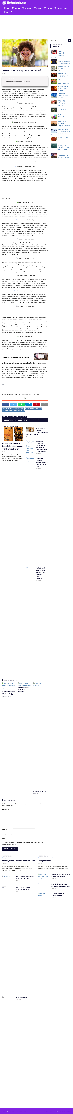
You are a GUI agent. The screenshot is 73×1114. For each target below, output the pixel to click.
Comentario (5, 809)
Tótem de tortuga (21, 997)
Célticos (38, 8)
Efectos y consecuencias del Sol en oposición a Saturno (64, 61)
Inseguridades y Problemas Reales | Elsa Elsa (63, 95)
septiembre (32, 408)
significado (38, 408)
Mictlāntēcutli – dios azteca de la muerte (15, 417)
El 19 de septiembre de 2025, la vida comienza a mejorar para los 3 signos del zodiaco (60, 147)
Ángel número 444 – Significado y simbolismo (23, 689)
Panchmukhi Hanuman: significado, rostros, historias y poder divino (42, 462)
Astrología (27, 8)
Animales (17, 8)
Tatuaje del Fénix (44, 861)
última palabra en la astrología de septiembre (18, 81)
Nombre (4, 829)
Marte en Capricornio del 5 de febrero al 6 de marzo (63, 88)
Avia (16, 408)
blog (19, 408)
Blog (7, 12)
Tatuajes (49, 8)
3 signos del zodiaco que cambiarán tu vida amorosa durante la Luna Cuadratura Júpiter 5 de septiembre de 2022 (22, 419)
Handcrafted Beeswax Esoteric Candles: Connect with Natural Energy (12, 446)
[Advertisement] (36, 26)
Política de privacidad (65, 1111)
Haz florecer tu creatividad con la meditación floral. (63, 75)
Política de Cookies (47, 1111)
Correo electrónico (7, 834)
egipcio (27, 408)
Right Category (43, 856)
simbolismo (5, 410)
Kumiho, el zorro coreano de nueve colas (18, 861)
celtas (22, 408)
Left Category (7, 856)
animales (5, 408)
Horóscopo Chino (61, 8)
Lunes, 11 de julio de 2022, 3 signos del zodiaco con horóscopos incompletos (60, 53)
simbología (17, 410)
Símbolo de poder (63, 137)
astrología (10, 408)
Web (3, 838)
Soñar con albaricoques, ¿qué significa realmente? (63, 81)
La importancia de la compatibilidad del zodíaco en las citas (63, 155)
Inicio (7, 8)
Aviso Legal (56, 1111)
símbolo (11, 410)
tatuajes (23, 410)
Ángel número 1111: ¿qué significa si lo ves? (63, 68)
